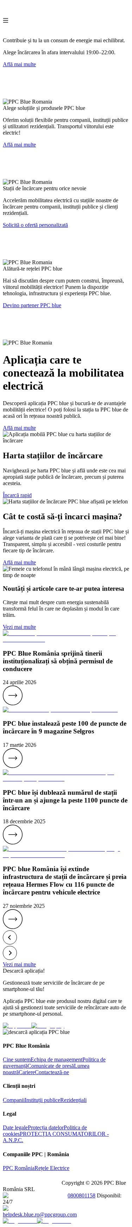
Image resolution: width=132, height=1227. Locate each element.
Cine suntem (17, 1059)
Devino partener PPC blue (32, 305)
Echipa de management (56, 1059)
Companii (14, 1100)
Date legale (15, 1127)
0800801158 (81, 1195)
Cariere (27, 1072)
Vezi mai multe (19, 627)
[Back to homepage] (32, 14)
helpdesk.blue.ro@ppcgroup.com (40, 1214)
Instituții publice (42, 1100)
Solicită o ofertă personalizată (35, 225)
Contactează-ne (52, 1072)
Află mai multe (19, 64)
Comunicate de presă (50, 1066)
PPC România (18, 1168)
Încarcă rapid (17, 495)
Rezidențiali (73, 1100)
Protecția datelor (46, 1127)
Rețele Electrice (51, 1168)
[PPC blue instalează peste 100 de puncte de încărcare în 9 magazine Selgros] (13, 766)
